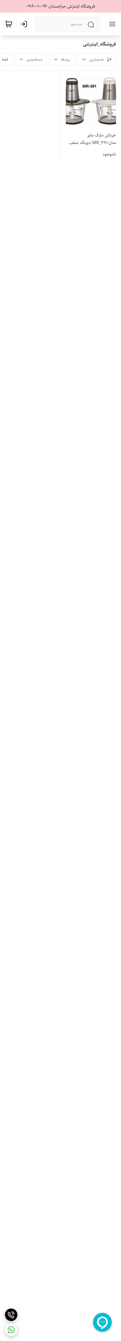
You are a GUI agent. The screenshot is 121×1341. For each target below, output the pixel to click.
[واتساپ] (11, 1330)
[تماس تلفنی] (11, 1315)
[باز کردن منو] (111, 24)
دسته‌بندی (35, 59)
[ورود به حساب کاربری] (25, 24)
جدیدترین (96, 59)
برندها (65, 59)
